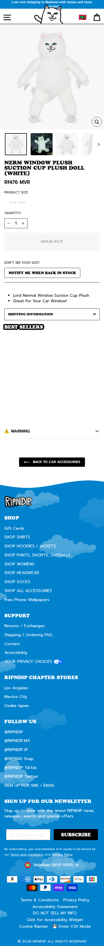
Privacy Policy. (68, 495)
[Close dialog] (98, 449)
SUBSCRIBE (76, 486)
